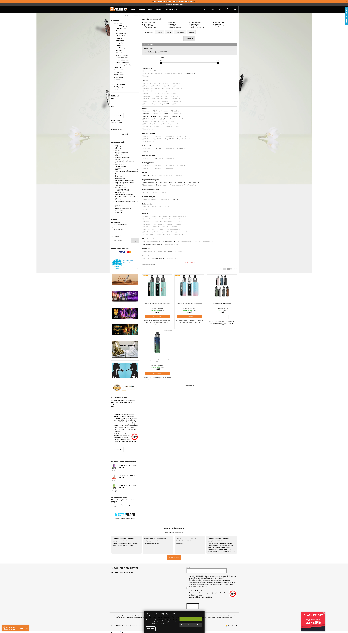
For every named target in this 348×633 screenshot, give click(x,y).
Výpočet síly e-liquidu (121, 200)
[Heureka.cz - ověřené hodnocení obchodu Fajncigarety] (125, 264)
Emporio (179, 86)
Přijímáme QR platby (120, 154)
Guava (147, 227)
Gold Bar (169, 88)
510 (146, 258)
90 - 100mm (181, 136)
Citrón (165, 227)
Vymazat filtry (188, 263)
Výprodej (158, 73)
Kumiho (147, 93)
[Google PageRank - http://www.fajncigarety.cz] (123, 632)
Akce (146, 71)
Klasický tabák (169, 232)
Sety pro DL (119, 53)
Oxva (175, 96)
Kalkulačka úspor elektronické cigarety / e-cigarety (126, 202)
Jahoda (161, 224)
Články (232, 618)
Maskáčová (148, 129)
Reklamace (118, 168)
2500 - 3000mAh (165, 52)
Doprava (117, 150)
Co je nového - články (120, 163)
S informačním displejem (122, 60)
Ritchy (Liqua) (157, 99)
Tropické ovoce (149, 234)
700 (154, 207)
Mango (180, 224)
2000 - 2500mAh (149, 185)
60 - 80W (181, 251)
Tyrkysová (166, 119)
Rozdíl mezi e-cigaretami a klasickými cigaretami (125, 197)
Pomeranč (161, 219)
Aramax (147, 83)
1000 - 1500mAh (179, 182)
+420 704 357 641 (118, 227)
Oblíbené (117, 159)
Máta (170, 219)
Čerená (178, 126)
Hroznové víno (149, 224)
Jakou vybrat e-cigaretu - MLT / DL (121, 505)
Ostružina (180, 219)
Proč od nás (118, 149)
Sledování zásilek (119, 164)
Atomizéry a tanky (119, 75)
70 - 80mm (159, 136)
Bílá (157, 111)
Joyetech (157, 91)
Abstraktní (148, 111)
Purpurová (158, 126)
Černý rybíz (175, 227)
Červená (147, 114)
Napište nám (118, 147)
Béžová (147, 124)
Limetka (147, 232)
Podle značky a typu (121, 28)
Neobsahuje (171, 258)
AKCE (216, 616)
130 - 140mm (185, 139)
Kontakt (117, 145)
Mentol (156, 216)
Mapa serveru (118, 212)
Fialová (167, 114)
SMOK (167, 99)
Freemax (147, 88)
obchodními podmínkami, (212, 576)
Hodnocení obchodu (120, 187)
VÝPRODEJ (222, 616)
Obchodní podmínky (120, 166)
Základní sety (119, 31)
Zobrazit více (174, 558)
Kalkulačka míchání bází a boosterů (124, 180)
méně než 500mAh (150, 182)
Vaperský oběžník (120, 179)
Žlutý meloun (182, 232)
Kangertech (168, 91)
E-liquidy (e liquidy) (120, 207)
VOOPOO (167, 104)
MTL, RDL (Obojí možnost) (205, 242)
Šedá (156, 119)
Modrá (151, 48)
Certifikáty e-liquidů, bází (122, 191)
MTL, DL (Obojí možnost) (185, 242)
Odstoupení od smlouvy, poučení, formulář (126, 170)
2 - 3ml (156, 192)
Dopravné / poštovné (133, 616)
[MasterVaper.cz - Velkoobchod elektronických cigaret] (125, 515)
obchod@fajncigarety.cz (120, 224)
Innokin (147, 91)
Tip (164, 71)
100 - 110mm (148, 139)
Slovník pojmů (119, 205)
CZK (212, 9)
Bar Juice (166, 83)
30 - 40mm (181, 149)
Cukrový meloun (169, 221)
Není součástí (191, 185)
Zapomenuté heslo (116, 122)
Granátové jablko (174, 229)
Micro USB (165, 199)
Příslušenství (117, 80)
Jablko (147, 216)
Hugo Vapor (180, 88)
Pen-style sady (120, 41)
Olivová (173, 121)
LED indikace (170, 168)
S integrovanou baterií (122, 55)
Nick (167, 96)
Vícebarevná (178, 119)
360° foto (148, 73)
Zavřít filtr (189, 38)
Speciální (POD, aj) (158, 258)
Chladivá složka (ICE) (179, 216)
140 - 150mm (148, 141)
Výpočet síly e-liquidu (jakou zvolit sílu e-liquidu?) (123, 500)
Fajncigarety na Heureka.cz (122, 189)
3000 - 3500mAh (177, 185)
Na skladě (148, 68)
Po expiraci (148, 76)
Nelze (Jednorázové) (151, 199)
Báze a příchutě (118, 72)
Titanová (168, 126)
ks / (125, 134)
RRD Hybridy (119, 45)
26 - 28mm (148, 168)
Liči (146, 229)
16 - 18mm (159, 165)
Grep (161, 234)
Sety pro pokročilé (121, 33)
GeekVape (159, 88)
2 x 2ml (165, 192)
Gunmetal (177, 114)
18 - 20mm (170, 165)
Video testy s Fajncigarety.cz (123, 209)
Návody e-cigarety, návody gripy (124, 194)
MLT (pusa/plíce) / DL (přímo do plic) (124, 161)
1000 (168, 207)
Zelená (147, 121)
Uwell (156, 101)
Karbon (157, 124)
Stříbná (147, 126)
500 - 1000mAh (165, 182)
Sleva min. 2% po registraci (173, 73)
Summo (176, 99)
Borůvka (147, 221)
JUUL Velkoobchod (120, 193)
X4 (176, 104)
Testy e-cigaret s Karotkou (214, 618)
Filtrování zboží (119, 186)
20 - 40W (161, 251)
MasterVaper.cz (125, 521)
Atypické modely (120, 48)
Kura (156, 93)
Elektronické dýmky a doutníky (122, 65)
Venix (158, 104)
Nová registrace (115, 120)
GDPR (116, 175)
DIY (115, 82)
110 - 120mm (161, 139)
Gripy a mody (117, 67)
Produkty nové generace (121, 87)
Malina (156, 227)
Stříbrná (147, 119)
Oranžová (166, 116)
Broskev (166, 216)
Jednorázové (119, 38)
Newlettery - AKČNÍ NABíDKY (122, 157)
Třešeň (157, 221)
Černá (176, 111)
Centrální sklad (190, 73)
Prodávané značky (120, 184)
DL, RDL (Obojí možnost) (172, 244)
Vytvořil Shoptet (232, 626)
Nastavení (150, 629)
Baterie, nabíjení (118, 77)
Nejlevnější (159, 32)
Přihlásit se (117, 116)
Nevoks (158, 96)
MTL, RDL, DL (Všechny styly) (153, 244)
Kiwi (154, 229)
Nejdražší (169, 32)
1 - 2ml (147, 192)
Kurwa (164, 93)
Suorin (147, 101)
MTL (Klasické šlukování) (152, 242)
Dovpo (147, 86)
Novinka (155, 71)
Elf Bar (169, 86)
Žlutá (164, 121)
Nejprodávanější (180, 32)
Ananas (181, 221)
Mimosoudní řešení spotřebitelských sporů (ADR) (126, 172)
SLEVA (116, 156)
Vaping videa (225, 618)
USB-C (175, 199)
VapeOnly (177, 101)
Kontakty (116, 616)
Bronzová (166, 111)
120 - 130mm (173, 139)
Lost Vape (148, 96)
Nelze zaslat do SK (175, 71)
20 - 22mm (181, 165)
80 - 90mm (170, 136)
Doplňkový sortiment (119, 84)
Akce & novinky (118, 23)
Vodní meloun (149, 219)
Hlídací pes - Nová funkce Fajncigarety (125, 182)
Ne (154, 175)
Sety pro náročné (120, 36)
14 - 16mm (148, 165)
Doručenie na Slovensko (121, 152)
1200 (146, 209)
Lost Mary (174, 93)
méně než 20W (149, 251)
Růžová (176, 116)
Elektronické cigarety (120, 26)
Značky (116, 89)
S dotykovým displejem (122, 62)
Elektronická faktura (120, 177)
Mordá (175, 124)
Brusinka (157, 232)
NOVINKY (212, 616)
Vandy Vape (166, 101)
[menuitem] (132, 9)
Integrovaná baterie (165, 175)
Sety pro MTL (119, 50)
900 (161, 207)
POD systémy (119, 43)
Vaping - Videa (119, 210)
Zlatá (156, 121)
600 (146, 207)
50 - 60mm (148, 136)
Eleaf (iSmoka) (158, 86)
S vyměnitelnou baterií (122, 58)
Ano (146, 175)
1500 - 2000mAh (193, 182)
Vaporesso (148, 104)
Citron (169, 234)
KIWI (178, 91)
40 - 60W (171, 251)
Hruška (162, 229)
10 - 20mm (148, 149)
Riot (146, 99)
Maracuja (179, 234)
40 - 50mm (170, 149)
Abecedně (191, 32)
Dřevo (166, 124)
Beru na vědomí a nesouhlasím (191, 625)
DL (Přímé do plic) (169, 242)
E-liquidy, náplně (118, 70)
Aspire (157, 83)
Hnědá (147, 116)
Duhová (157, 114)
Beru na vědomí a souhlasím (191, 619)
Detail (222, 317)
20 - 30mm (159, 149)
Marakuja (170, 224)
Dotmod (176, 83)
